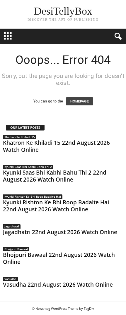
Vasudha (10, 279)
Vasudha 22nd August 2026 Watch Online (58, 284)
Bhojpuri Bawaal (16, 249)
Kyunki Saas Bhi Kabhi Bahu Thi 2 (28, 167)
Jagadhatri (11, 226)
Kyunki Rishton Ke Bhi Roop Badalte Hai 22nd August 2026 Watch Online (56, 206)
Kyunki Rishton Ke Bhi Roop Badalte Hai (32, 196)
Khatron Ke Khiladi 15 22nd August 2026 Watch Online (56, 146)
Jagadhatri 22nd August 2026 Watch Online (60, 232)
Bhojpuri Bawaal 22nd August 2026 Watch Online (59, 258)
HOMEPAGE (79, 101)
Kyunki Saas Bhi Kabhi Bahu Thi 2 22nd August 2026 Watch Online (54, 176)
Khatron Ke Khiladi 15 (19, 137)
